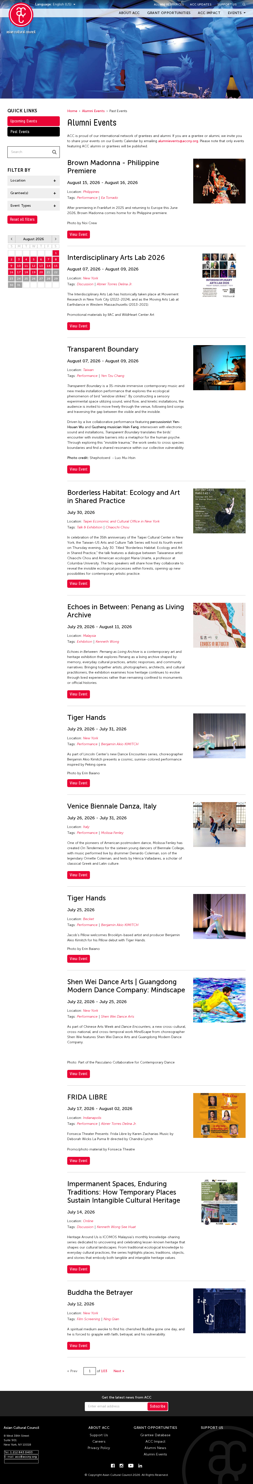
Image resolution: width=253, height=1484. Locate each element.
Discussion (85, 284)
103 (104, 1371)
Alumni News (155, 1448)
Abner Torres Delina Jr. (114, 284)
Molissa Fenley (112, 833)
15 (56, 266)
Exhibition (84, 642)
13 (41, 266)
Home (72, 111)
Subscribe (157, 1406)
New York (90, 278)
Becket (88, 919)
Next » (118, 1371)
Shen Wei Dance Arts (117, 1016)
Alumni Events (93, 111)
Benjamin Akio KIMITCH (120, 744)
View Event (78, 234)
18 (26, 272)
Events (235, 13)
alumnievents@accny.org (178, 141)
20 (41, 272)
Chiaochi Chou (117, 527)
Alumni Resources (169, 4)
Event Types (20, 205)
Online (88, 1221)
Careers (98, 1441)
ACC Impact (209, 13)
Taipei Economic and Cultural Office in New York (121, 521)
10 (19, 266)
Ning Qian (111, 1319)
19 (34, 272)
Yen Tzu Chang (112, 376)
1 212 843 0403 (21, 1452)
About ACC (129, 13)
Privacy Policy (99, 1448)
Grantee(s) (19, 193)
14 (48, 266)
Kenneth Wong (107, 642)
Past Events (19, 131)
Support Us (227, 4)
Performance (87, 198)
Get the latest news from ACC (126, 1397)
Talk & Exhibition (89, 527)
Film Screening (88, 1319)
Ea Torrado (109, 198)
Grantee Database (155, 1435)
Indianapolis (92, 1118)
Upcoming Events (23, 121)
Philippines (91, 192)
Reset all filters (22, 219)
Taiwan (88, 370)
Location (18, 180)
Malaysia (89, 636)
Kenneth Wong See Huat (116, 1227)
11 (26, 266)
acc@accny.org (26, 1456)
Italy (86, 827)
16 (11, 272)
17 (19, 272)
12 (33, 266)
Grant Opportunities (169, 13)
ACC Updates (200, 4)
